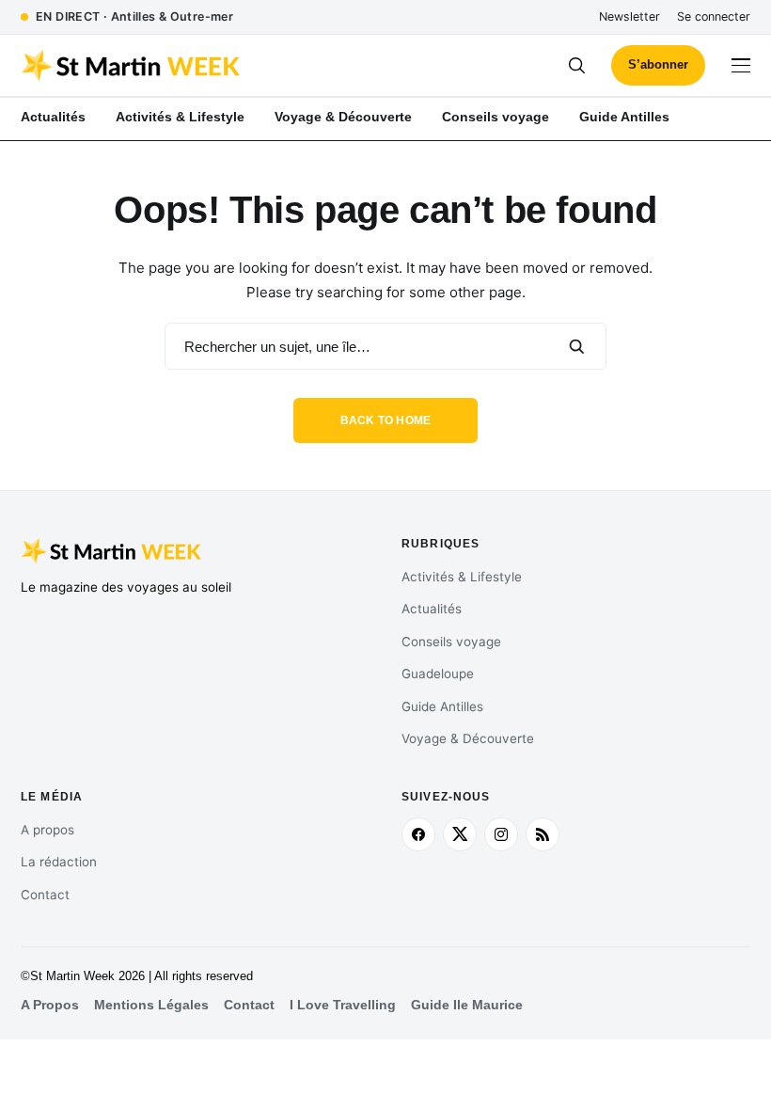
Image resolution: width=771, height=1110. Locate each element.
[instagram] (501, 834)
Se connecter (713, 16)
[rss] (542, 834)
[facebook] (418, 834)
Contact (45, 894)
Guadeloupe (437, 673)
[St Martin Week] (203, 66)
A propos (47, 829)
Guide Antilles (442, 706)
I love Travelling (343, 1005)
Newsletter (629, 16)
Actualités (431, 608)
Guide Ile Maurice (467, 1005)
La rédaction (59, 861)
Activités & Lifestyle (461, 576)
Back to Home (386, 420)
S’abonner (658, 64)
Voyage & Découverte (467, 738)
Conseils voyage (451, 641)
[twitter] (460, 834)
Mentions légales (151, 1005)
